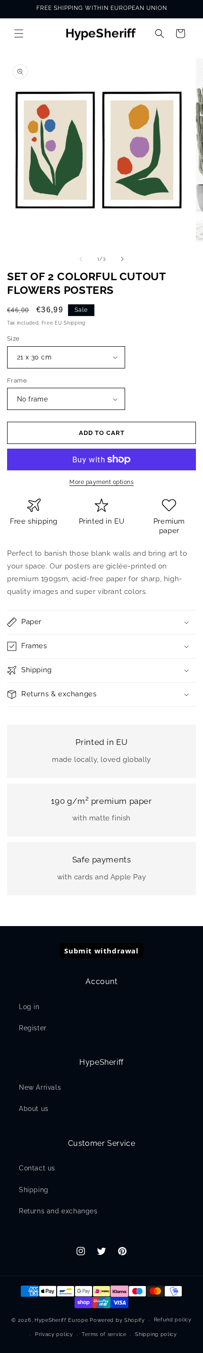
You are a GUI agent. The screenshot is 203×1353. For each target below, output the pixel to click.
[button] (18, 33)
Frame (17, 380)
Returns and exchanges (58, 1211)
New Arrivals (40, 1087)
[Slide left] (80, 259)
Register (33, 1028)
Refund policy (173, 1320)
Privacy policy (54, 1334)
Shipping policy (156, 1334)
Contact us (37, 1168)
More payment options (101, 482)
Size (13, 338)
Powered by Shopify (117, 1320)
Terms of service (104, 1334)
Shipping (34, 1190)
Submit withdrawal (101, 950)
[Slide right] (122, 259)
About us (34, 1108)
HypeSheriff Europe (61, 1320)
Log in (29, 1007)
